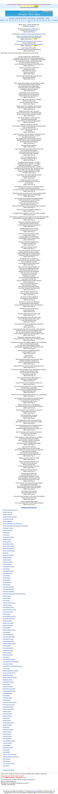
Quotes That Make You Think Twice (12, 523)
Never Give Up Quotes (9, 688)
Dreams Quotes (7, 582)
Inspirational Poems (8, 639)
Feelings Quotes (7, 605)
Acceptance (42, 34)
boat (33, 30)
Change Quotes (7, 559)
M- (32, 20)
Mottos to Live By (7, 514)
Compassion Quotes (8, 566)
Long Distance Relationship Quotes (12, 666)
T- (51, 20)
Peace (18, 36)
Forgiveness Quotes (8, 607)
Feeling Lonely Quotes (9, 602)
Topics (2, 20)
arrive (32, 37)
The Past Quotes (7, 697)
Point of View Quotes (8, 709)
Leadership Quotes (8, 650)
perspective (40, 44)
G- (21, 20)
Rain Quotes (6, 718)
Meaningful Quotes (8, 675)
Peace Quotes (7, 700)
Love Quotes (6, 668)
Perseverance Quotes (9, 704)
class (25, 42)
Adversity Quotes (7, 530)
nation (33, 42)
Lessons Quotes (7, 652)
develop (30, 44)
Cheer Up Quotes (7, 562)
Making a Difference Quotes (10, 670)
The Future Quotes (8, 611)
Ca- (10, 20)
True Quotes (6, 750)
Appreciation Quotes (8, 537)
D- (15, 20)
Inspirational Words (8, 519)
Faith (23, 48)
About (47, 18)
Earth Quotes (6, 584)
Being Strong (31, 18)
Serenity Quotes (7, 731)
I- (26, 20)
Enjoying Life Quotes (8, 591)
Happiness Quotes (8, 625)
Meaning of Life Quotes (9, 673)
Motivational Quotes (8, 682)
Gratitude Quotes (7, 621)
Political (37, 34)
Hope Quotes (6, 632)
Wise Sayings (6, 759)
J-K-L (29, 20)
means (22, 37)
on (31, 28)
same (30, 30)
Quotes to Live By (7, 512)
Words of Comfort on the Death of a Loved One (15, 525)
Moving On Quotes (8, 686)
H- (24, 20)
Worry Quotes (6, 761)
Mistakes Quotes (7, 679)
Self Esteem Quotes (8, 729)
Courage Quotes (7, 573)
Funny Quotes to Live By (9, 609)
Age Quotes (6, 535)
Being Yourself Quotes (9, 550)
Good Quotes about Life (9, 616)
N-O (35, 20)
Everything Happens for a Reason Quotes (14, 593)
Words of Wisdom (7, 521)
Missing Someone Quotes (10, 677)
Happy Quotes (7, 627)
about (33, 791)
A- (5, 20)
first (32, 48)
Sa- (46, 20)
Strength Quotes (7, 738)
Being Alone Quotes (8, 544)
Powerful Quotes (7, 713)
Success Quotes (7, 743)
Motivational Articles (21, 18)
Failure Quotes (7, 596)
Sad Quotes (6, 727)
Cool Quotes (6, 568)
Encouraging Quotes (8, 589)
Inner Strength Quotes (9, 636)
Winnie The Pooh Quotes (10, 754)
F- (19, 20)
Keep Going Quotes (8, 648)
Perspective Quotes (8, 707)
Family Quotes (7, 598)
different (34, 28)
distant (30, 36)
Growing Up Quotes (8, 623)
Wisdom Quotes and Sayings (11, 756)
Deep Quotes (6, 580)
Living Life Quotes (8, 664)
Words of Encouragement (10, 516)
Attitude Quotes (7, 539)
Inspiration (11, 18)
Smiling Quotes (7, 734)
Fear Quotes (6, 600)
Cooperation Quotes (8, 571)
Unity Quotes (6, 752)
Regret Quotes (7, 720)
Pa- (38, 20)
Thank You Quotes (8, 747)
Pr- (40, 20)
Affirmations (6, 532)
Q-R (43, 20)
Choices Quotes (7, 564)
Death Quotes (6, 578)
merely (25, 36)
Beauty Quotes (7, 541)
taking (27, 48)
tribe (40, 41)
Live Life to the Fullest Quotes (11, 661)
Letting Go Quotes (8, 654)
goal (33, 36)
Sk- (49, 20)
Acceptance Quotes (8, 528)
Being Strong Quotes (8, 548)
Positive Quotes (7, 711)
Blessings (5, 553)
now (36, 30)
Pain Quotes (6, 695)
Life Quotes (6, 657)
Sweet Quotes (7, 745)
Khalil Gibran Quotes (8, 770)
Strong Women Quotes (9, 740)
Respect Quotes (7, 725)
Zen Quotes (6, 765)
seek (40, 36)
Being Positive (41, 18)
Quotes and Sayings (29, 507)
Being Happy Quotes (8, 546)
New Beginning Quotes (9, 691)
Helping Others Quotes (9, 630)
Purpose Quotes (7, 716)
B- (7, 20)
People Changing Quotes (10, 702)
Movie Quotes (6, 684)
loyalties (21, 41)
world (35, 44)
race (35, 41)
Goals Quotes (6, 614)
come (28, 28)
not (22, 36)
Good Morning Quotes (9, 618)
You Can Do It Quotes (9, 763)
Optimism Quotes (7, 693)
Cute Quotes (6, 575)
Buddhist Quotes (7, 557)
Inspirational (24, 34)
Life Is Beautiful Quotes (9, 659)
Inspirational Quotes (8, 641)
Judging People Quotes (9, 643)
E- (17, 20)
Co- (13, 20)
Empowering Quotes (8, 587)
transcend (29, 41)
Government (31, 34)
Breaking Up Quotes (8, 555)
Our (17, 41)
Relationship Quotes (8, 722)
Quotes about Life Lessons (10, 510)
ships (38, 28)
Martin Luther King (30, 26)
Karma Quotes (7, 645)
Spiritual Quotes (7, 736)
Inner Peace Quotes (8, 634)
